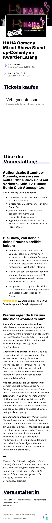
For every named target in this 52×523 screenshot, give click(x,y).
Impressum (8, 514)
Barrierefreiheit (20, 518)
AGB (5, 518)
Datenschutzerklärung (25, 514)
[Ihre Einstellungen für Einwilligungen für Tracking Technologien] (47, 518)
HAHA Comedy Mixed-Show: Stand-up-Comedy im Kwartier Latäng (24, 50)
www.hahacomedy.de (14, 480)
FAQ (9, 518)
